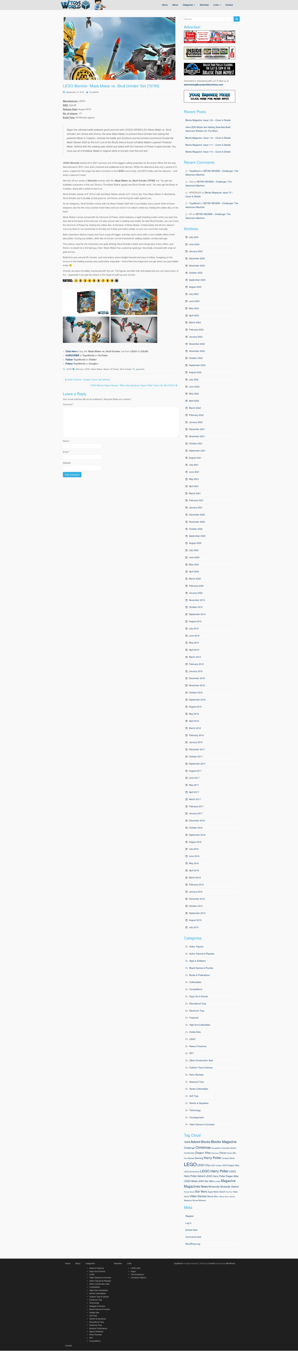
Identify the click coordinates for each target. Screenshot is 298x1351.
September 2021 (197, 450)
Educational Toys (197, 1003)
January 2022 (196, 422)
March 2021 (195, 493)
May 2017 (194, 784)
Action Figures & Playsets (201, 953)
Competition (216, 1148)
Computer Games (228, 1148)
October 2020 (196, 528)
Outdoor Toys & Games (200, 1067)
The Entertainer (137, 1274)
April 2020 (194, 571)
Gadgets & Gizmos (97, 1306)
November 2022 (197, 351)
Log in (188, 1223)
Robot (192, 1192)
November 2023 (197, 265)
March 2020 (195, 578)
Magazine (228, 1180)
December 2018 (197, 678)
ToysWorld (94, 92)
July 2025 (194, 237)
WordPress (230, 1263)
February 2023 (196, 329)
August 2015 (195, 920)
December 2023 (197, 258)
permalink (140, 369)
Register (189, 1216)
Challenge (189, 1147)
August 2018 (195, 706)
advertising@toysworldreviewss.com (203, 84)
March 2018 (195, 728)
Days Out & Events (198, 996)
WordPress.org (192, 1243)
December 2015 (197, 898)
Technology (195, 1110)
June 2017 (194, 777)
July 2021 (194, 464)
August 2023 (195, 286)
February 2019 (196, 664)
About (77, 1263)
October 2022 (196, 358)
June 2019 (194, 635)
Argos (133, 1271)
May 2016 (194, 863)
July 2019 (194, 628)
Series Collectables (198, 1088)
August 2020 (195, 543)
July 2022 (194, 379)
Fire (185, 1158)
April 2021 (194, 486)
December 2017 (197, 749)
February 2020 (196, 585)
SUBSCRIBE (72, 355)
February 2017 (196, 806)
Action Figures (196, 946)
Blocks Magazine (224, 1141)
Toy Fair (229, 1192)
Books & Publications (199, 975)
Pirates (186, 1192)
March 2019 (195, 656)
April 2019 (194, 649)
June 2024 (194, 244)
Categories (90, 1263)
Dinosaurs (215, 1153)
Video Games (198, 1196)
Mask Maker (96, 369)
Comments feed (193, 1236)
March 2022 (195, 407)
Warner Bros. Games (227, 1196)
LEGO (69, 369)
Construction (189, 1153)
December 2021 (197, 429)
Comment (68, 404)
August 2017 (195, 770)
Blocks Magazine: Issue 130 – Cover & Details (208, 120)
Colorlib (211, 1263)
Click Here (71, 351)
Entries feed (191, 1229)
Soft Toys (194, 1095)
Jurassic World (228, 1158)
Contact (68, 1345)
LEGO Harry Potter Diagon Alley (222, 1176)
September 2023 (197, 279)
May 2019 (194, 642)
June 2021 (194, 471)
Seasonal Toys (196, 1081)
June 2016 (194, 856)
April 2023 (194, 315)
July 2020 (194, 550)
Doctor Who (231, 1153)
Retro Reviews (196, 1074)
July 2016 (194, 848)
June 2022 (194, 386)
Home (67, 1263)
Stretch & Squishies (198, 1103)
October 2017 (196, 756)
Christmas (203, 1147)
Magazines (192, 1186)
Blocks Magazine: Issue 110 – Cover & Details (208, 151)
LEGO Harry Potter (214, 1170)
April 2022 (194, 400)
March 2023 (195, 322)
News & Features (197, 1046)
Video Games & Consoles (201, 1124)
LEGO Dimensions (192, 1171)
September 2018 (197, 699)
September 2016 (197, 834)
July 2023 (194, 293)
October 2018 (196, 692)
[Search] (237, 19)
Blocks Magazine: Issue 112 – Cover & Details (208, 137)
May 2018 (194, 713)
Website (67, 462)
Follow (69, 359)
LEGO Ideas (190, 1181)
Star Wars (201, 1191)
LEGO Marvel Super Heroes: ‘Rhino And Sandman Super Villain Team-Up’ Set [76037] (133, 385)
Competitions (195, 989)
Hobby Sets (195, 1031)
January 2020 (196, 592)
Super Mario (213, 1191)
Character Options (138, 1277)
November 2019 (197, 600)
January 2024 (196, 251)
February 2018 (196, 735)
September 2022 (197, 365)
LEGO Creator (215, 1165)
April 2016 (194, 870)
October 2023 (196, 272)
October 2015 (196, 905)
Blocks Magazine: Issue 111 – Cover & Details (208, 144)
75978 (187, 1142)
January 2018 (196, 742)
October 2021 (196, 443)
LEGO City (203, 1165)
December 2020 (197, 514)
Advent (196, 1141)
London (217, 1181)
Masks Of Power (111, 369)
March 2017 (195, 799)
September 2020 (197, 535)
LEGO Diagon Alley (230, 1165)
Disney (223, 1152)
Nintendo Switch (229, 1186)
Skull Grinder (125, 369)
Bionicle (79, 369)
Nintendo (214, 1186)
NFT (191, 1053)
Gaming (199, 1158)
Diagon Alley (203, 1152)
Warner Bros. (213, 1196)
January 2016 (196, 891)
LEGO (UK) (135, 1268)
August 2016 (195, 841)
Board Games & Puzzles (201, 967)
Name (66, 440)
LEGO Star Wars (206, 1181)
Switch (222, 1191)
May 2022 (194, 393)
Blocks (205, 1141)
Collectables (195, 982)
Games (191, 1158)
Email (66, 451)
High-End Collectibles (199, 1024)
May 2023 (194, 308)
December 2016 (197, 820)
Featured (193, 1017)
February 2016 (196, 884)
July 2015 (194, 927)
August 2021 (195, 457)
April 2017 (194, 792)
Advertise (118, 1263)
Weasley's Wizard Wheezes (195, 1200)
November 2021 (197, 436)
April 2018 (194, 720)
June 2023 (194, 301)
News (204, 1186)
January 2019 (196, 671)
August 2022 (195, 372)
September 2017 (197, 763)
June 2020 (194, 557)
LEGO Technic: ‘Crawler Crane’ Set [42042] (88, 379)
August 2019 (195, 621)
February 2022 (196, 415)
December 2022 (197, 343)
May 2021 (194, 479)
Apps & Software (197, 960)
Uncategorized (196, 1117)
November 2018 (197, 685)
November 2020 (197, 521)
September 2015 (197, 913)
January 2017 (196, 813)
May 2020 (194, 564)
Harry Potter (212, 1157)
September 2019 (197, 614)
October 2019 (196, 607)
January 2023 (196, 336)
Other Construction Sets (201, 1060)
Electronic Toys (196, 1010)
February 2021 (196, 500)
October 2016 (196, 827)
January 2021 (196, 507)
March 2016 (195, 877)
